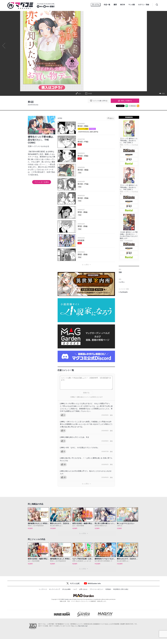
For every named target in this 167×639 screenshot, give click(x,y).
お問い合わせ (83, 589)
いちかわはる (44, 146)
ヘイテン (35, 146)
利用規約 (108, 589)
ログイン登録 (143, 5)
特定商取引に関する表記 (120, 589)
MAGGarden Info (94, 583)
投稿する (86, 393)
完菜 (29, 146)
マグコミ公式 (74, 583)
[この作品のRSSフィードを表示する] (138, 106)
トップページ (43, 589)
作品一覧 (107, 4)
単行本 (122, 4)
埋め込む (133, 106)
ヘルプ (75, 589)
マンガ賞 (131, 4)
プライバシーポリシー (96, 589)
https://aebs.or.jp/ (82, 626)
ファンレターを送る (41, 182)
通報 (111, 415)
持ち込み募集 (66, 589)
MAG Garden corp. (66, 599)
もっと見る (85, 264)
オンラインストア (54, 589)
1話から (111, 118)
